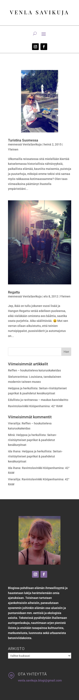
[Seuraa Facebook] (43, 46)
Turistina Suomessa (23, 140)
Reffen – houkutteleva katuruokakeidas (34, 370)
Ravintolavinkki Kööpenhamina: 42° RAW (35, 406)
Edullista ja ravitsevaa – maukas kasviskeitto (38, 400)
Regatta (14, 292)
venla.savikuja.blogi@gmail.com (40, 680)
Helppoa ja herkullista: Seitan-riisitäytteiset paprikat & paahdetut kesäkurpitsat (32, 440)
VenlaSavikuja (32, 144)
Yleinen (13, 149)
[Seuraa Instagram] (35, 46)
